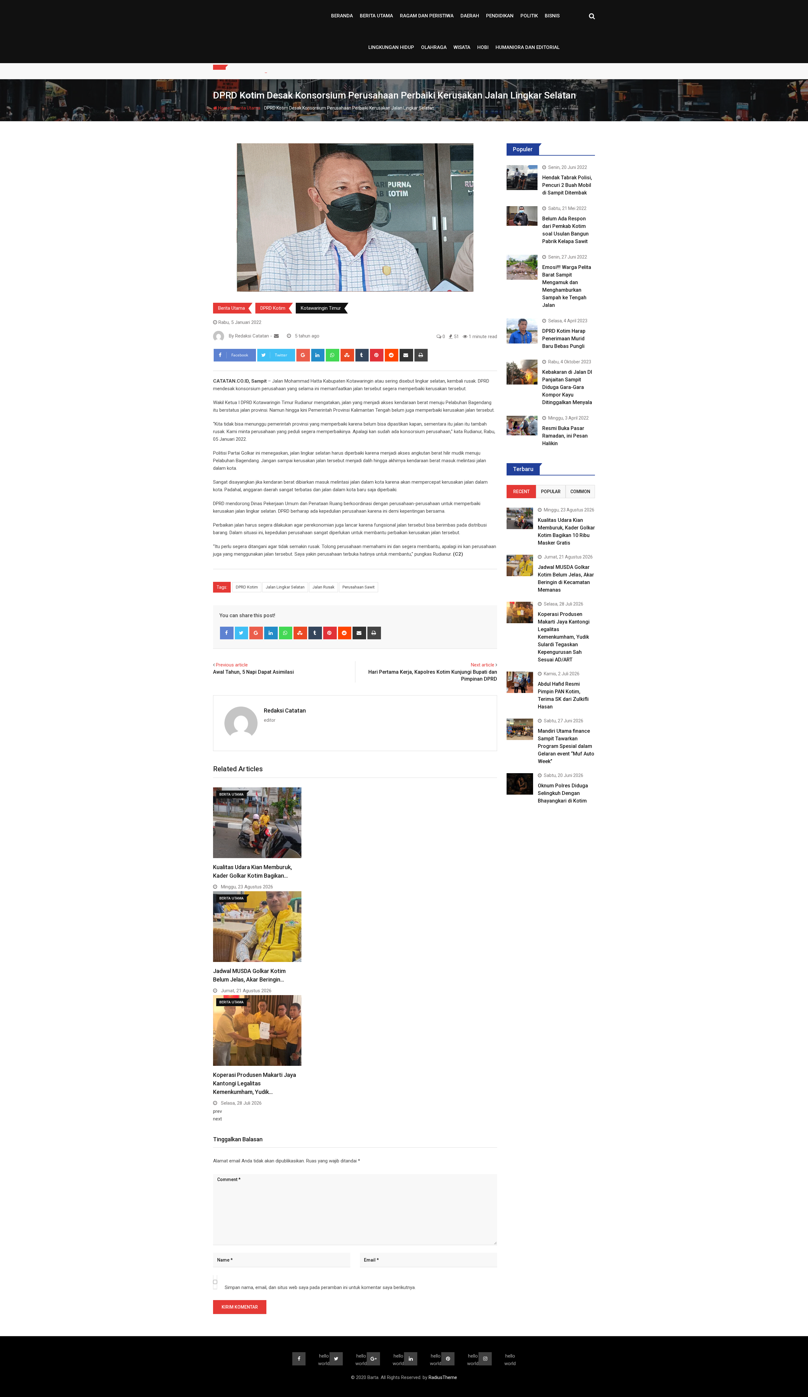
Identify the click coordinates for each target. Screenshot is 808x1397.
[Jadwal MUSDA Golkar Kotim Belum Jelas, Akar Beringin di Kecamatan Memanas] (520, 565)
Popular (551, 491)
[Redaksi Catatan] (276, 336)
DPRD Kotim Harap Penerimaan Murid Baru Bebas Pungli (563, 338)
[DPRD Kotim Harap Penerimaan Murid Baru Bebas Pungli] (522, 331)
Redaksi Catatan (285, 710)
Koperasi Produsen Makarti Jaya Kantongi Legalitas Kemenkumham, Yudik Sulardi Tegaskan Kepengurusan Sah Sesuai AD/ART (564, 637)
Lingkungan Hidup (391, 47)
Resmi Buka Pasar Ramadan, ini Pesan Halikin (565, 435)
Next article (482, 665)
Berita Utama (376, 16)
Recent (521, 491)
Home (223, 107)
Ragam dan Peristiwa (427, 16)
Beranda (342, 16)
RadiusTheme (443, 1377)
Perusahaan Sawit (358, 587)
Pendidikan (500, 16)
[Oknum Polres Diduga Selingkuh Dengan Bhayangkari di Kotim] (520, 783)
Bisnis (552, 16)
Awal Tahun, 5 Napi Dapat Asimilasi (253, 672)
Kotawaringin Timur (321, 308)
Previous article (232, 665)
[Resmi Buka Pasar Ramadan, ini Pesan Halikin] (522, 425)
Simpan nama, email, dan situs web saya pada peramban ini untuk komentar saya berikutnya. (320, 1287)
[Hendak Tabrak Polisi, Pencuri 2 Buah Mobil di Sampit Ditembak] (522, 177)
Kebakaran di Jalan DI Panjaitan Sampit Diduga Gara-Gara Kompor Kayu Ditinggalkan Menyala (567, 387)
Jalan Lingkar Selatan (285, 587)
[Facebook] (227, 633)
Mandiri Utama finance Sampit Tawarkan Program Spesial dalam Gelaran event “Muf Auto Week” (566, 746)
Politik (529, 16)
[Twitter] (241, 633)
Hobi (483, 47)
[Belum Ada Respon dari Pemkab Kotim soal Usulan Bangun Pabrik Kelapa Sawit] (522, 215)
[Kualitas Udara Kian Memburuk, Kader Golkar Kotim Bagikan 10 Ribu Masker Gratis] (520, 518)
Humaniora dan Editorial (528, 47)
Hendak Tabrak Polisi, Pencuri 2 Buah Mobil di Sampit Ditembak (567, 185)
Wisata (462, 47)
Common (580, 491)
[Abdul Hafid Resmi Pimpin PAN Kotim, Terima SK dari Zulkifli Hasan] (520, 682)
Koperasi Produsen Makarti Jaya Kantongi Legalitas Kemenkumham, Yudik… (254, 1083)
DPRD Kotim (272, 308)
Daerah (469, 16)
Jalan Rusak (323, 587)
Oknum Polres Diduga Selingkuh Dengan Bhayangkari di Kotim (563, 793)
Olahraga (434, 47)
